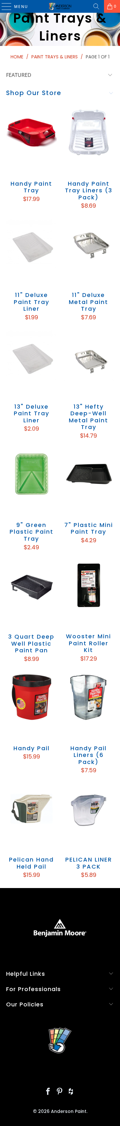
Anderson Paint (68, 1111)
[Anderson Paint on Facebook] (48, 1092)
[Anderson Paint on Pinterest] (60, 1092)
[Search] (96, 6)
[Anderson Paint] (60, 6)
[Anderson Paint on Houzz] (71, 1092)
